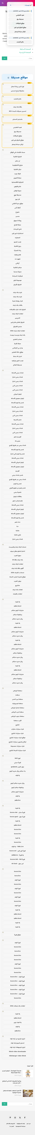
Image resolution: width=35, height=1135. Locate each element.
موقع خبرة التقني (17, 203)
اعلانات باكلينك (17, 594)
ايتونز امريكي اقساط (17, 462)
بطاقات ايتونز (17, 496)
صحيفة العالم (17, 365)
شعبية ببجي (17, 492)
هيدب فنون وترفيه (17, 360)
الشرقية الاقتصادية (17, 182)
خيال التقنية (17, 169)
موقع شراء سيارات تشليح (17, 737)
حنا (17, 526)
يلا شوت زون (17, 1022)
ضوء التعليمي (17, 127)
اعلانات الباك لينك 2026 (17, 331)
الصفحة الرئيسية (25, 52)
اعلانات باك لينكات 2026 (17, 1006)
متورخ (17, 212)
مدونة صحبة (17, 272)
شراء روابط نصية (17, 301)
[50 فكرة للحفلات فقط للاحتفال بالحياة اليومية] (28, 1093)
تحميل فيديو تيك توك (17, 1043)
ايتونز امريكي (17, 394)
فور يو (17, 471)
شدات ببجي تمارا (17, 377)
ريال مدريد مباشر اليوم (17, 783)
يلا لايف (17, 775)
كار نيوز (17, 199)
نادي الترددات (17, 229)
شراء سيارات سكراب (17, 729)
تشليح (17, 725)
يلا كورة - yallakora (17, 855)
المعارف (17, 237)
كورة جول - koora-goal (17, 816)
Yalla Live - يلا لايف (17, 846)
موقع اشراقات (17, 136)
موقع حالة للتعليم (17, 352)
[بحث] (3, 3)
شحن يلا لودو (17, 484)
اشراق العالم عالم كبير (17, 322)
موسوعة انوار (17, 280)
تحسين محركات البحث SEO (17, 111)
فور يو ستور (17, 437)
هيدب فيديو (17, 242)
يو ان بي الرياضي (17, 348)
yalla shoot (17, 606)
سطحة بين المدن (17, 699)
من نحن (29, 1123)
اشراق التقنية (17, 156)
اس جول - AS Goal (18, 863)
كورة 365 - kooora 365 (17, 859)
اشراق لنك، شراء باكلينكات (17, 309)
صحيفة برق (17, 131)
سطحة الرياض (17, 691)
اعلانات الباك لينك (17, 314)
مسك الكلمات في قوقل (17, 152)
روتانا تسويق (17, 220)
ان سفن (17, 161)
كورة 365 (17, 758)
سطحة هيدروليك (17, 703)
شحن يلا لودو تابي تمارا (17, 454)
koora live (17, 829)
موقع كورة (17, 935)
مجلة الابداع (17, 225)
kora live (18, 876)
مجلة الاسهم (17, 178)
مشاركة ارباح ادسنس (17, 91)
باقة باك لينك (17, 107)
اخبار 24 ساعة (17, 356)
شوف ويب (17, 173)
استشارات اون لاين (17, 233)
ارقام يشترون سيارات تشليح (17, 742)
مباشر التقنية (17, 267)
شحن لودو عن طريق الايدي (18, 488)
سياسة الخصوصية (20, 1126)
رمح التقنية (17, 246)
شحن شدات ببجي (17, 475)
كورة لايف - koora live (17, 977)
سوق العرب (17, 555)
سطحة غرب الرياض (17, 712)
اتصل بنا (12, 1126)
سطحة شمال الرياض (17, 708)
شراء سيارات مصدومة (17, 746)
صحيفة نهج (17, 195)
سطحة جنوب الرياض (17, 716)
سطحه (17, 695)
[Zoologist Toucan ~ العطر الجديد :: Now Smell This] (28, 1073)
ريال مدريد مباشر (17, 619)
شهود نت (17, 259)
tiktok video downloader (17, 1051)
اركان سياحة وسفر (17, 144)
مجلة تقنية (17, 343)
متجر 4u (17, 441)
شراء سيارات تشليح (17, 733)
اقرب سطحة (17, 720)
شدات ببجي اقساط (17, 373)
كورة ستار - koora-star (17, 812)
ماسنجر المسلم (17, 119)
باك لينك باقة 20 (17, 560)
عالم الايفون (17, 186)
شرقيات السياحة (17, 276)
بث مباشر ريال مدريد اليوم (17, 771)
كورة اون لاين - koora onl (18, 851)
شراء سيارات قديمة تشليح (17, 750)
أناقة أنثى (17, 208)
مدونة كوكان (17, 191)
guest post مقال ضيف (17, 551)
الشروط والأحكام (10, 1123)
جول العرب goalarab (17, 767)
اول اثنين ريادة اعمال (17, 86)
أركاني (17, 263)
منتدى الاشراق (17, 326)
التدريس (17, 318)
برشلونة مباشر (17, 614)
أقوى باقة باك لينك (17, 568)
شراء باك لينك (17, 292)
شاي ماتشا (17, 535)
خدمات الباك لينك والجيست (17, 547)
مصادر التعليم (17, 339)
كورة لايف (18, 880)
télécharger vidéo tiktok (17, 1056)
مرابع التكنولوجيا (17, 165)
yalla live (17, 800)
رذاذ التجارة (17, 250)
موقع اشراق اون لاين (17, 140)
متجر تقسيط (17, 420)
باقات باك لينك (17, 305)
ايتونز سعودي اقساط (17, 398)
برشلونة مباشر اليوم (17, 787)
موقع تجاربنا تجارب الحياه (17, 577)
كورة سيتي (17, 762)
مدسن (18, 216)
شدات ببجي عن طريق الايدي (17, 445)
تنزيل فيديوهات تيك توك (17, 1047)
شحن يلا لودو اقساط (17, 402)
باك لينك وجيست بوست (17, 335)
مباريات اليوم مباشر (17, 610)
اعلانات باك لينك (18, 589)
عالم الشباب (17, 99)
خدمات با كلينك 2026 (17, 572)
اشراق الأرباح (17, 284)
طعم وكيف (17, 255)
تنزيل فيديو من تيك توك (17, 1039)
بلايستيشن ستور (18, 501)
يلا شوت (17, 602)
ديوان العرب (17, 581)
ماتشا (17, 530)
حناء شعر (17, 522)
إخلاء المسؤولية (21, 1123)
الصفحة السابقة (25, 49)
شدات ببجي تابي (18, 385)
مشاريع (17, 585)
